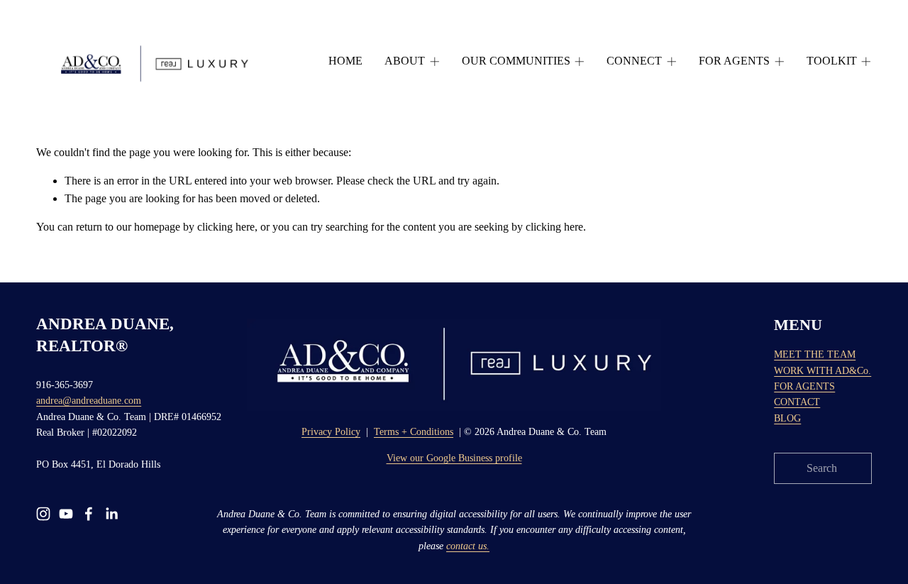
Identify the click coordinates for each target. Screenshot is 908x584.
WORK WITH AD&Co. (822, 370)
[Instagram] (43, 514)
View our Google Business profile (454, 458)
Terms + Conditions (413, 431)
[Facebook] (89, 514)
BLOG (787, 418)
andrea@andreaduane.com (88, 400)
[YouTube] (66, 514)
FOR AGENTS (804, 386)
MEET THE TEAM (815, 354)
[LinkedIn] (111, 514)
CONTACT (797, 402)
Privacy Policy (330, 431)
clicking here (226, 227)
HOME (345, 61)
